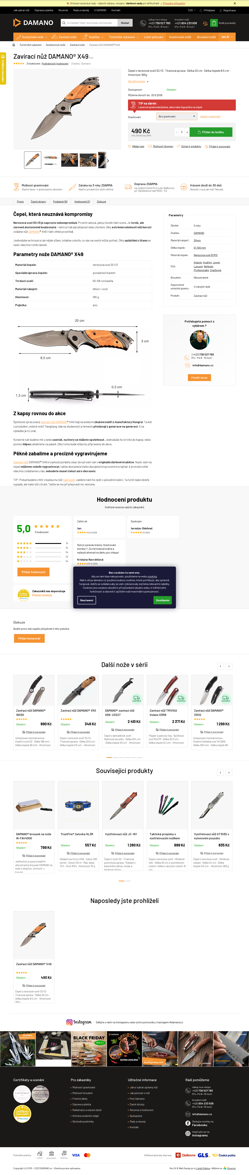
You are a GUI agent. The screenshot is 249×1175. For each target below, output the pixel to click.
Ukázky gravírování (210, 116)
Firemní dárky (79, 1098)
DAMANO (34, 231)
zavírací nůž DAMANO (54, 422)
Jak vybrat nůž (21, 10)
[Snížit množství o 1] (176, 132)
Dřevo (197, 240)
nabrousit (69, 479)
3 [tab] (121, 757)
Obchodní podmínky (83, 1121)
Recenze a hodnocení (141, 1109)
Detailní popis (136, 81)
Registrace (229, 10)
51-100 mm (200, 247)
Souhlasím (162, 600)
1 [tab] (109, 757)
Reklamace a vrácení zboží (86, 1109)
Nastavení (86, 600)
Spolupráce (136, 1115)
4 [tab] (127, 757)
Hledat (125, 22)
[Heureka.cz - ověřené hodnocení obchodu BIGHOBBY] (22, 1114)
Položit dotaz (199, 377)
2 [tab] (115, 757)
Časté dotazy (38, 201)
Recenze (63, 10)
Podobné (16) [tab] (60, 201)
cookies (152, 576)
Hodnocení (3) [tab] (82, 201)
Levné (216, 262)
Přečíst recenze (42, 594)
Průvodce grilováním (174, 3)
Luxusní (198, 266)
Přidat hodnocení (33, 572)
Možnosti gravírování (83, 1087)
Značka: (81, 63)
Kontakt (115, 10)
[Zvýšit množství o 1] (187, 132)
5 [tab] (134, 757)
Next (229, 666)
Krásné (198, 262)
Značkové (215, 270)
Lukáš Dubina (203, 1168)
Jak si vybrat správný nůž (144, 1087)
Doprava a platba (44, 10)
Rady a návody (81, 10)
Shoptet (231, 1168)
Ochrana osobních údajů (85, 1115)
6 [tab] (140, 757)
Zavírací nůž (20, 462)
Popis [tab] (20, 201)
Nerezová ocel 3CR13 (206, 255)
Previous (220, 666)
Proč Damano (137, 1098)
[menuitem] (32, 37)
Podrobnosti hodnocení (55, 63)
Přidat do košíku (213, 132)
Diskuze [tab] (101, 201)
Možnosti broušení (82, 1093)
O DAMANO (100, 10)
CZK (190, 10)
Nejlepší (208, 266)
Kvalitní (207, 262)
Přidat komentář (29, 638)
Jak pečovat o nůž (140, 1093)
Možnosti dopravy (163, 146)
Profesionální (201, 270)
